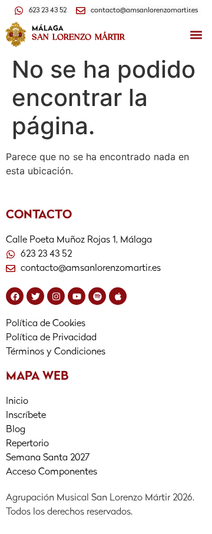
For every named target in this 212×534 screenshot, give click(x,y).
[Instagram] (56, 296)
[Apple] (118, 296)
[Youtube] (76, 296)
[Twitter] (35, 296)
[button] (196, 35)
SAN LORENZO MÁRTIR (78, 37)
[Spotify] (97, 296)
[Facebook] (15, 296)
